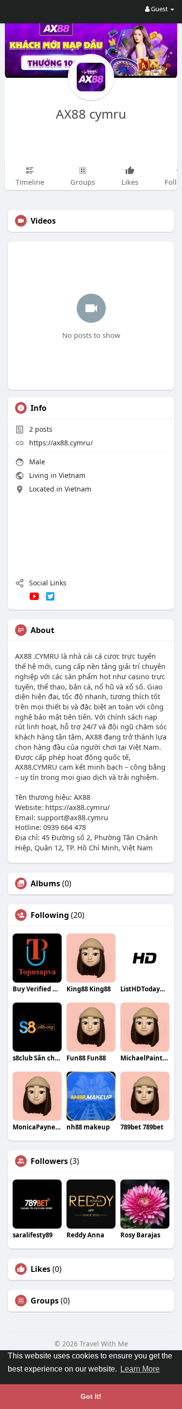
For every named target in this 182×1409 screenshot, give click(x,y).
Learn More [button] (140, 1369)
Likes (40, 1269)
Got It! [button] (91, 1396)
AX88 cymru (91, 114)
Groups (45, 1300)
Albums (45, 883)
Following (50, 915)
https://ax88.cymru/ (61, 442)
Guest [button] (159, 8)
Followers (49, 1161)
